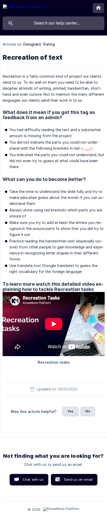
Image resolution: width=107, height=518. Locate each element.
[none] (25, 7)
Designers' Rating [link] (39, 44)
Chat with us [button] (33, 479)
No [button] (87, 411)
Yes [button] (70, 411)
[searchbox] (53, 23)
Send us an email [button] (78, 479)
